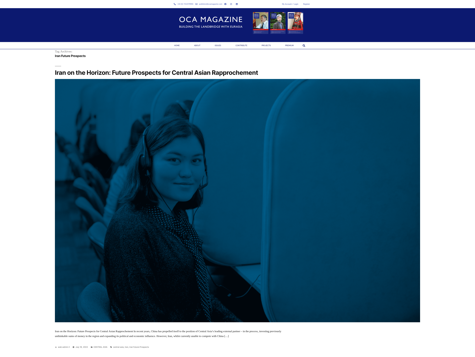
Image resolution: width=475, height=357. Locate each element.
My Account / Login (290, 4)
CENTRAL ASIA (100, 347)
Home (177, 45)
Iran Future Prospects (139, 347)
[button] (303, 45)
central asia (118, 347)
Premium (289, 45)
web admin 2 (64, 347)
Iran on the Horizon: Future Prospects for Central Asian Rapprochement (156, 72)
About (197, 45)
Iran (126, 347)
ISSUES (218, 45)
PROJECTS (266, 45)
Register (306, 4)
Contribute (241, 45)
